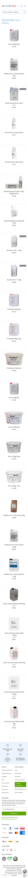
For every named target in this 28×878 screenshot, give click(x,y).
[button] (24, 6)
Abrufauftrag (5, 792)
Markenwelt (5, 786)
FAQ (3, 779)
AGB (16, 770)
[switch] (24, 876)
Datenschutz (18, 773)
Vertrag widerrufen (19, 784)
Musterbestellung (6, 773)
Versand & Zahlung (20, 779)
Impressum (18, 776)
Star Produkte (5, 783)
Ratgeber (4, 776)
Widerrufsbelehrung (20, 789)
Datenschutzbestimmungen (9, 819)
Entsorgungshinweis (7, 770)
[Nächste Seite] (18, 738)
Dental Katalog (19, 792)
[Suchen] (24, 12)
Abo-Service (5, 789)
